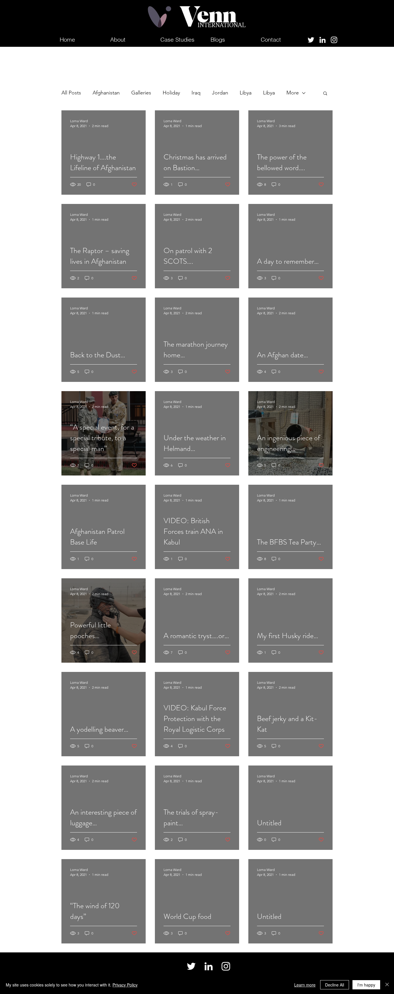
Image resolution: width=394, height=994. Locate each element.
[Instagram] (334, 40)
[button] (325, 94)
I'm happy (366, 985)
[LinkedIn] (322, 40)
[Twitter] (311, 40)
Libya (246, 93)
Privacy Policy (125, 985)
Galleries (141, 93)
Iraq (196, 93)
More (292, 93)
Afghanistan (106, 93)
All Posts (71, 93)
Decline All (334, 985)
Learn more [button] (305, 985)
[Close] (387, 984)
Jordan (220, 93)
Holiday (171, 93)
